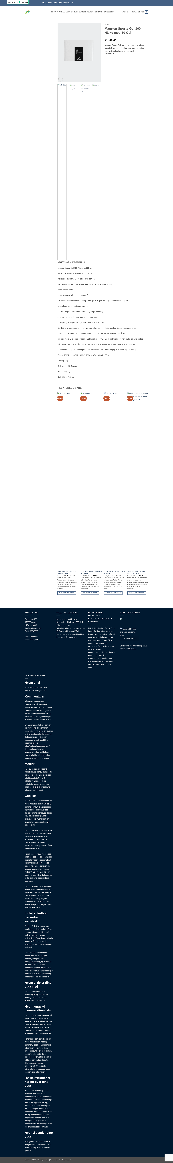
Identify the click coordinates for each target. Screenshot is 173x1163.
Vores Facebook (31, 637)
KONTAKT (98, 12)
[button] (125, 12)
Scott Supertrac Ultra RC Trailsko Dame (66, 572)
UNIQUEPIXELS (65, 1160)
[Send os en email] (164, 3)
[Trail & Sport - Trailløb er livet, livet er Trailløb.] (34, 12)
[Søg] (49, 12)
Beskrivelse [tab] (63, 262)
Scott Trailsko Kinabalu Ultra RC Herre (91, 572)
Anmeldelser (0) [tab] (77, 262)
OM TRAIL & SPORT (64, 12)
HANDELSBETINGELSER (83, 12)
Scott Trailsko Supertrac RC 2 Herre (114, 572)
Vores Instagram (31, 640)
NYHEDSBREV (109, 12)
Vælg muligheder (66, 593)
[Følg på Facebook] (160, 3)
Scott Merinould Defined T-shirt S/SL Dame (137, 572)
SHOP (53, 12)
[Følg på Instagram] (162, 3)
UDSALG (108, 25)
